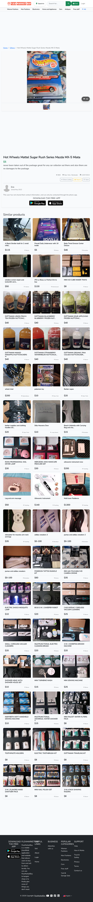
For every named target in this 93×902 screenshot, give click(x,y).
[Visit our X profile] (51, 895)
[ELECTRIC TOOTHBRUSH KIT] (46, 739)
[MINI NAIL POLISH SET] (46, 775)
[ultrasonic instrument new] (76, 448)
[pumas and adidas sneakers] (17, 557)
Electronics (36, 9)
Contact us (78, 870)
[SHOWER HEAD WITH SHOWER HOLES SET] (17, 666)
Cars (60, 9)
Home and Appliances (49, 9)
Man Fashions (25, 9)
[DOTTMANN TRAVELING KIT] (76, 739)
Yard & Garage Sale (65, 874)
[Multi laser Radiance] (76, 484)
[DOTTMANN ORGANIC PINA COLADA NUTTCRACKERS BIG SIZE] (76, 338)
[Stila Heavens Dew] (46, 411)
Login (83, 3)
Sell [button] (76, 3)
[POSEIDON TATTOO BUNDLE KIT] (46, 557)
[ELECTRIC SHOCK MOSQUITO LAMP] (17, 593)
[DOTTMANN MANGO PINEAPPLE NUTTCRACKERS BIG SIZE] (17, 338)
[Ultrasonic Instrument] (46, 484)
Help (76, 846)
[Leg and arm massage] (17, 484)
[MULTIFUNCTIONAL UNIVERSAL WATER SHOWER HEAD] (46, 703)
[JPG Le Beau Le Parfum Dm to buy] (46, 266)
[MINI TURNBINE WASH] (46, 666)
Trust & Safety (77, 856)
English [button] (68, 896)
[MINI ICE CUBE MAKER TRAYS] (76, 266)
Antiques (68, 9)
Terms (76, 866)
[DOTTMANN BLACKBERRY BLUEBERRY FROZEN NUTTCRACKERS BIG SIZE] (46, 302)
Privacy (76, 862)
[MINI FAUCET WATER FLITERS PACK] (76, 703)
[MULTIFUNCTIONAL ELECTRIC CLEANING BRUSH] (46, 630)
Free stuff (76, 9)
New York (67, 175)
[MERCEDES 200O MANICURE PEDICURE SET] (46, 448)
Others (12, 48)
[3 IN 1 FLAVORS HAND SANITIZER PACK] (17, 775)
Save (87, 179)
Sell (36, 848)
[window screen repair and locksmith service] (17, 266)
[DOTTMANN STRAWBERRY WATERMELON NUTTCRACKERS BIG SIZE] (46, 338)
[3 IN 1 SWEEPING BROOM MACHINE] (76, 630)
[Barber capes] (76, 375)
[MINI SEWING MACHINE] (76, 666)
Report (78, 179)
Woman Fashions (12, 9)
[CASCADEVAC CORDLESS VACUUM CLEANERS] (76, 593)
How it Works (79, 850)
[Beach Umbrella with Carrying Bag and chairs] (76, 411)
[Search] (68, 3)
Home (5, 48)
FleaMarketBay (39, 896)
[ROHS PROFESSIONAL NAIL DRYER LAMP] (17, 448)
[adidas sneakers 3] (46, 520)
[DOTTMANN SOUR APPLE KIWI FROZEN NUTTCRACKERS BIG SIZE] (76, 302)
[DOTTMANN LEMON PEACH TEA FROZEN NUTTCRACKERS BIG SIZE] (17, 302)
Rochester (74, 175)
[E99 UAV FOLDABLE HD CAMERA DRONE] (76, 557)
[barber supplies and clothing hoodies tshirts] (17, 411)
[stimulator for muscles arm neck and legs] (17, 520)
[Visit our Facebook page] (54, 895)
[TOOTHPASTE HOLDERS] (17, 739)
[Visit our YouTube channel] (47, 895)
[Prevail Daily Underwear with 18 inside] (46, 229)
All (85, 9)
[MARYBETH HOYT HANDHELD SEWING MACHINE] (17, 703)
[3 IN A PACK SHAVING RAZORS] (76, 775)
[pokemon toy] (46, 375)
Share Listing (67, 179)
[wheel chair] (17, 375)
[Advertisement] (46, 29)
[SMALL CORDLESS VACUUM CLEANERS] (17, 630)
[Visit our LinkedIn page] (58, 895)
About (37, 853)
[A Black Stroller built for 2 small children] (17, 229)
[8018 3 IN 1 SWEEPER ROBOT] (46, 593)
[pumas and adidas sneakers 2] (76, 520)
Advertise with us (51, 847)
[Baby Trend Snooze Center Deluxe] (76, 229)
